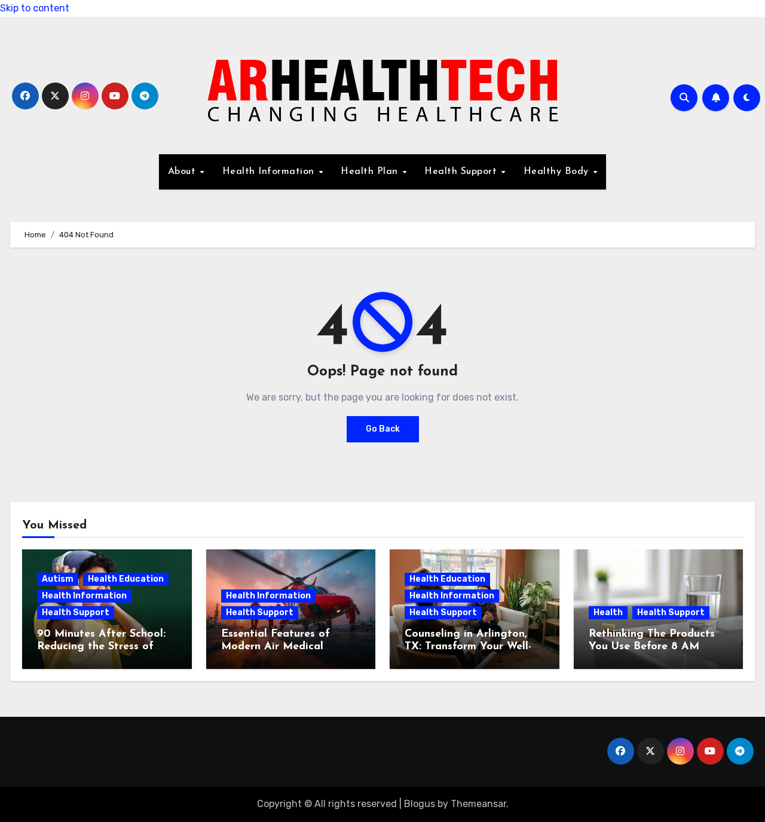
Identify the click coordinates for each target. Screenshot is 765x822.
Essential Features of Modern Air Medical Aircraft (275, 647)
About (183, 171)
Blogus (419, 803)
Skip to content (34, 8)
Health (608, 612)
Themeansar (478, 803)
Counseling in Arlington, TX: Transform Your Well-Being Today (468, 647)
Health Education (126, 579)
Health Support (462, 171)
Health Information (270, 171)
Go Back (383, 429)
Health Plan (371, 171)
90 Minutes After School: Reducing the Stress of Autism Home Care (101, 647)
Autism (58, 579)
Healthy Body (558, 171)
